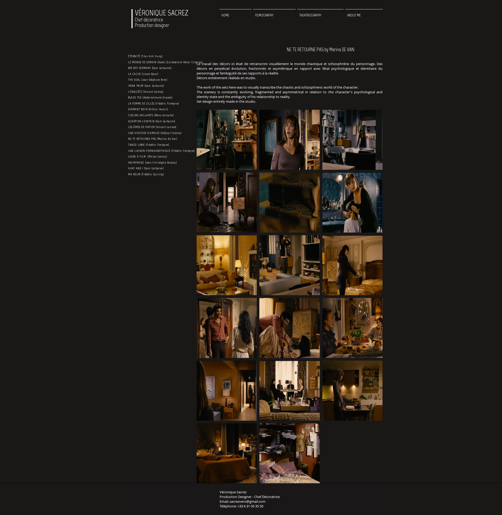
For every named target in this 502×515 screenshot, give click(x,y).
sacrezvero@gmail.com (247, 501)
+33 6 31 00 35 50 (250, 506)
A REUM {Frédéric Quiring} (147, 174)
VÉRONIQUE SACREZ (161, 13)
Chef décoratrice (149, 20)
